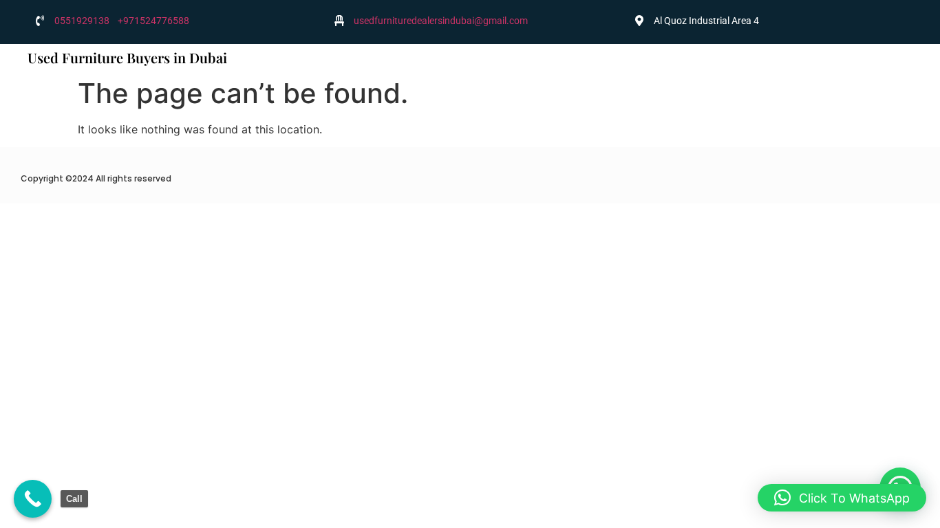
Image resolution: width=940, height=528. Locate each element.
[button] (842, 498)
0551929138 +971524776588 (121, 20)
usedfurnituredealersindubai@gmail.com (441, 20)
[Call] (33, 499)
